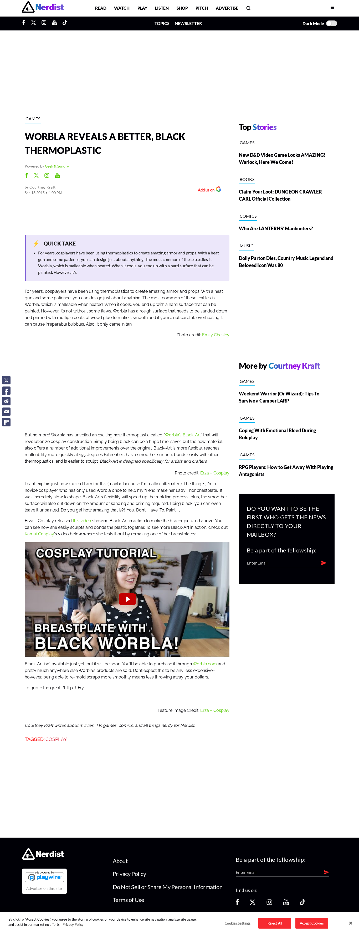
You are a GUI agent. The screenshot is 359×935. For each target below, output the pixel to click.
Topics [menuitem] (162, 23)
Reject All (275, 923)
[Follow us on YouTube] (286, 904)
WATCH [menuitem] (121, 8)
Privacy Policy (129, 873)
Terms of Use (128, 899)
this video (82, 521)
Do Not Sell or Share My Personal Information (168, 886)
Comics (248, 215)
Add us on (204, 190)
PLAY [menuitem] (142, 8)
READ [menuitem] (100, 8)
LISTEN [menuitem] (161, 8)
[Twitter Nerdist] (33, 23)
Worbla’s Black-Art (183, 435)
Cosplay (56, 739)
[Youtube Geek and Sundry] (57, 176)
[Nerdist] (43, 8)
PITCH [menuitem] (202, 8)
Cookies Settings (237, 923)
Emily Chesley (215, 335)
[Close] (350, 923)
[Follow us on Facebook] (237, 904)
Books (247, 179)
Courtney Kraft (42, 187)
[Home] (43, 858)
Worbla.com (205, 664)
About (120, 860)
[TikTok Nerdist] (65, 23)
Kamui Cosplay (39, 534)
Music (247, 245)
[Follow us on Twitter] (252, 904)
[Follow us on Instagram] (269, 904)
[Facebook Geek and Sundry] (27, 176)
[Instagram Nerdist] (44, 23)
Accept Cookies (312, 923)
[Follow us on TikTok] (302, 904)
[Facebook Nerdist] (25, 23)
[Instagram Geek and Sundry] (46, 176)
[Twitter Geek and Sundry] (36, 176)
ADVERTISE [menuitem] (227, 8)
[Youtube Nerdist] (54, 23)
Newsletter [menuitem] (188, 23)
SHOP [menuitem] (182, 8)
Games (32, 118)
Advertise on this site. (44, 888)
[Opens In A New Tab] (44, 876)
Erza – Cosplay (214, 473)
